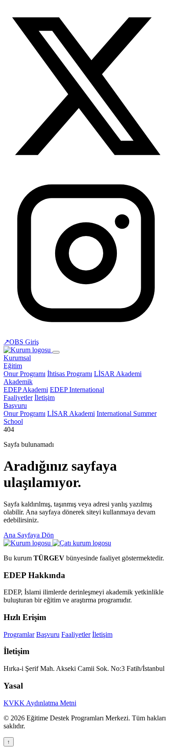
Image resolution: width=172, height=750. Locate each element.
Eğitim (13, 365)
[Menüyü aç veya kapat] (56, 352)
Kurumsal (17, 358)
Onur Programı (24, 373)
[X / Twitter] (86, 166)
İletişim (44, 397)
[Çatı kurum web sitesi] (81, 543)
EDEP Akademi (26, 389)
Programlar (19, 634)
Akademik (18, 381)
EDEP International (77, 389)
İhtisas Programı (69, 373)
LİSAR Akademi (118, 373)
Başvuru (15, 405)
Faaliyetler (18, 397)
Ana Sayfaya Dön (29, 535)
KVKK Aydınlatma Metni (40, 703)
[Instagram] (86, 333)
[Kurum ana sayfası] (28, 543)
